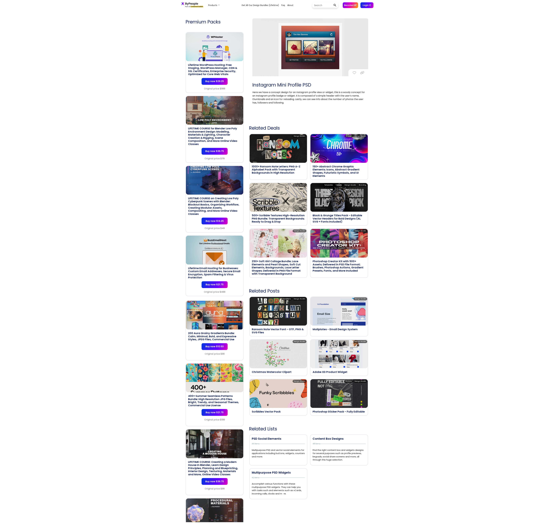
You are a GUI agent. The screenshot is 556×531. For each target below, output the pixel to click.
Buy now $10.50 (214, 346)
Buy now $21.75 (215, 284)
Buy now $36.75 (214, 151)
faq (283, 5)
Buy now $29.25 (214, 81)
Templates (328, 185)
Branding (362, 185)
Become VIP (350, 5)
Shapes (349, 136)
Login (366, 5)
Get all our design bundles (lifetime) (260, 5)
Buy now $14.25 (215, 221)
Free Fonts (287, 299)
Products (213, 5)
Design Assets (299, 136)
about (290, 5)
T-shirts (338, 185)
